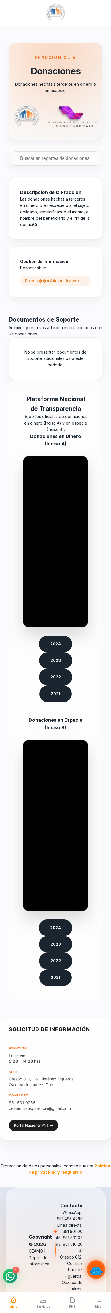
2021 (55, 693)
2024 (55, 643)
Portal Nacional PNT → (33, 1125)
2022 (55, 676)
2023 (55, 660)
